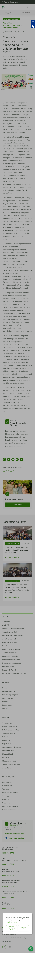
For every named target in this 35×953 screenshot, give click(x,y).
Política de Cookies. (12, 923)
